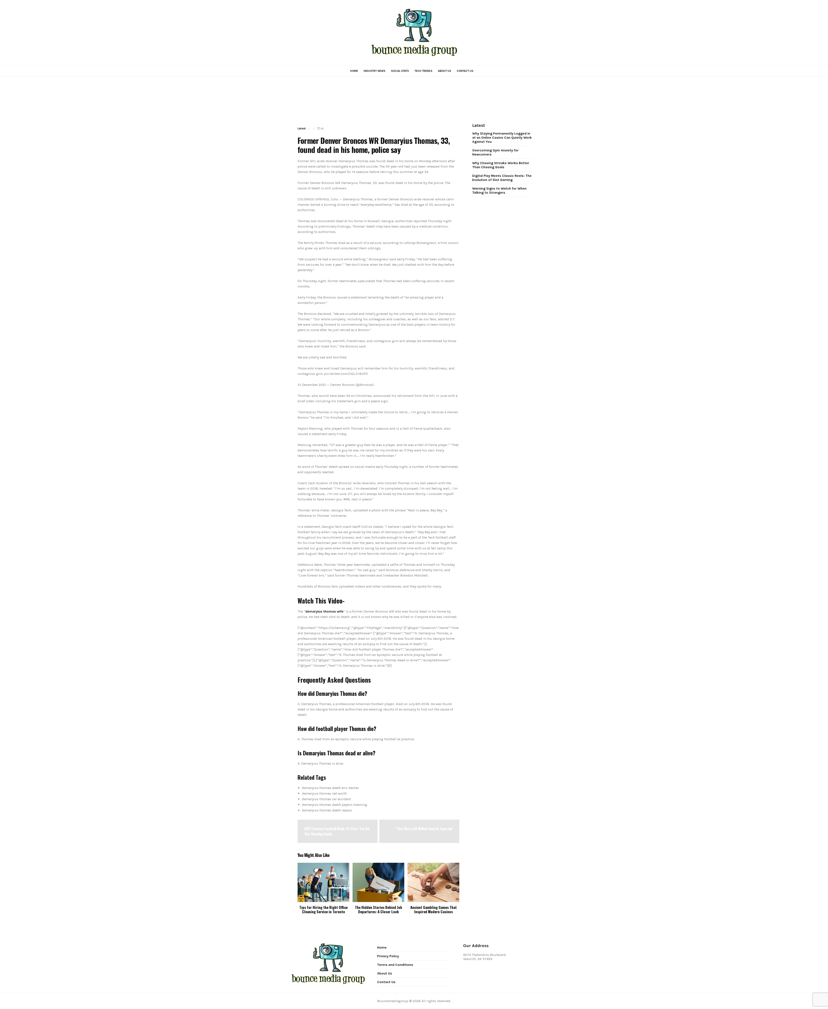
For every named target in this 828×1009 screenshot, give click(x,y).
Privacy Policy (388, 956)
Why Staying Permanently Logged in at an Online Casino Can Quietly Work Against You (502, 137)
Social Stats (400, 70)
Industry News (374, 70)
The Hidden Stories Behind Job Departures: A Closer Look (378, 909)
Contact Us (465, 70)
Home (354, 70)
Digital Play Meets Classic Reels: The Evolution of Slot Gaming (502, 178)
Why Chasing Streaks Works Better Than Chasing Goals (500, 165)
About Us (444, 70)
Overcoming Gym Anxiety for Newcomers (495, 152)
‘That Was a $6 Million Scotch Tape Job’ (424, 828)
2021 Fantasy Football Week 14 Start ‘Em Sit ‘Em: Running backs (336, 831)
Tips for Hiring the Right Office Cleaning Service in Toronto (323, 909)
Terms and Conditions (395, 965)
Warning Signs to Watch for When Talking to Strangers (499, 190)
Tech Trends (423, 70)
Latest (302, 128)
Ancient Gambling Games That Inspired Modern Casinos (433, 909)
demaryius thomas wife (324, 611)
